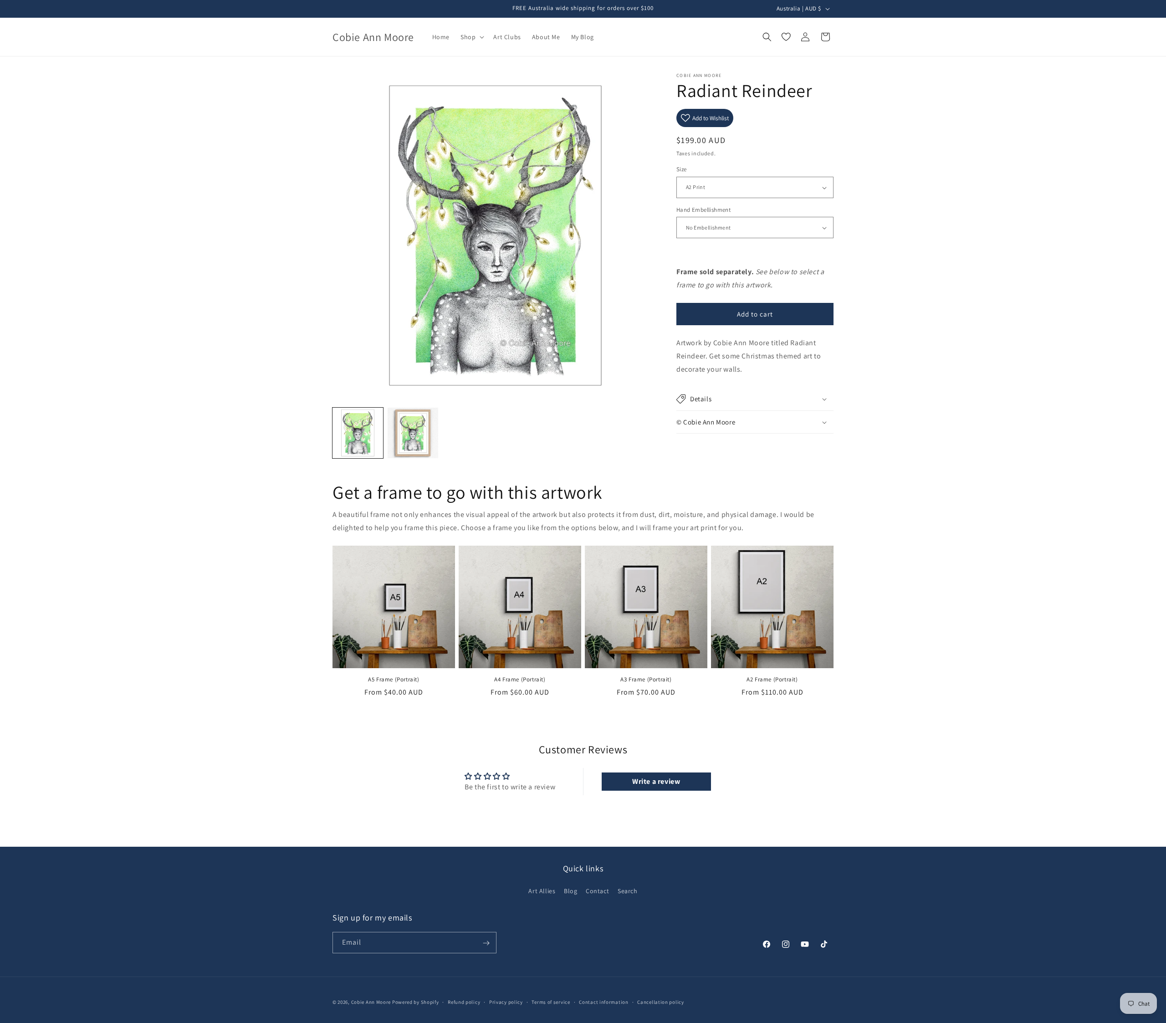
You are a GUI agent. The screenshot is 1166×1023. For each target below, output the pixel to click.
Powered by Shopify (415, 1002)
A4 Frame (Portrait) (519, 679)
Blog (570, 890)
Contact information (603, 1001)
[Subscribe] (486, 943)
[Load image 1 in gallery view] (357, 433)
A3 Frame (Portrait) (645, 679)
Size (681, 170)
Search (628, 890)
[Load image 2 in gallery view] (413, 433)
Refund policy (464, 1001)
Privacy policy (506, 1001)
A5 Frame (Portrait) (393, 679)
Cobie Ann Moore (371, 1002)
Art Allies (541, 890)
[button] (471, 36)
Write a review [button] (656, 782)
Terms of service (551, 1001)
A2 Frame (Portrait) (772, 679)
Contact (597, 890)
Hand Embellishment (703, 210)
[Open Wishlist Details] (786, 37)
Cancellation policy (660, 1001)
